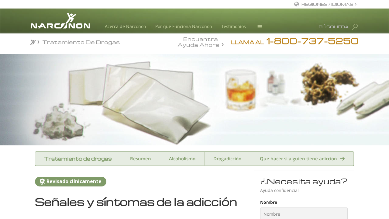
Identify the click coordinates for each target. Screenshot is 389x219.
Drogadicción (227, 158)
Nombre (268, 202)
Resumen (140, 158)
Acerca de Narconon (125, 26)
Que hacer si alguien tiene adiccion (298, 158)
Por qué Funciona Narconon (183, 26)
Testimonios (233, 26)
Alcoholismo (182, 158)
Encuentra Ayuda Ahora (198, 41)
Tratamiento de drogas (78, 158)
